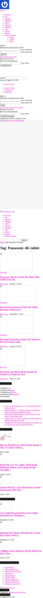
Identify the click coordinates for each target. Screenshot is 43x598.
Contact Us (9, 90)
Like (9, 388)
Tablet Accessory (13, 584)
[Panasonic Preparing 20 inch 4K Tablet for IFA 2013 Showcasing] (16, 333)
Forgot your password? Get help (11, 107)
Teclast (11, 39)
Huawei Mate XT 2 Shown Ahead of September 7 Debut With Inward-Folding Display (23, 411)
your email (25, 63)
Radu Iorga (4, 284)
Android (8, 19)
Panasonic (3, 272)
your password (26, 52)
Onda (11, 41)
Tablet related (11, 569)
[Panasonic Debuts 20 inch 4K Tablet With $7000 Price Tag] (16, 270)
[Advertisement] (21, 143)
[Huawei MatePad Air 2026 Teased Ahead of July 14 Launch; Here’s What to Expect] (5, 440)
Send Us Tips (9, 88)
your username (26, 50)
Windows (8, 21)
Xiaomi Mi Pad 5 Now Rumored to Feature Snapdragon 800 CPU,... (20, 488)
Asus (6, 29)
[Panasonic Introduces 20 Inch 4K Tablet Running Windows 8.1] (18, 300)
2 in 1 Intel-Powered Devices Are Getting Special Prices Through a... (19, 514)
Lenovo (7, 31)
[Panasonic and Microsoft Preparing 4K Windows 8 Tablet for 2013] (12, 365)
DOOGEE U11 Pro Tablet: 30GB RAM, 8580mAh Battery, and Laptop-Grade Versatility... (19, 467)
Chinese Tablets (10, 35)
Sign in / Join (9, 84)
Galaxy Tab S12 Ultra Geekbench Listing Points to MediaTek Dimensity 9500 (23, 419)
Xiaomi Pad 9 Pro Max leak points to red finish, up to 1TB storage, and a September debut (23, 424)
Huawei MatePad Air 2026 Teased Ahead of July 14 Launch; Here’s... (20, 446)
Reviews (8, 15)
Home (2, 242)
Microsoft (3, 367)
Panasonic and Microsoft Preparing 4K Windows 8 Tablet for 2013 (18, 373)
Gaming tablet (11, 580)
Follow (12, 390)
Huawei (7, 33)
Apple (7, 23)
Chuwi (11, 37)
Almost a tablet (12, 582)
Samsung (8, 27)
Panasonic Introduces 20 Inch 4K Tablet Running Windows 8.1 (19, 308)
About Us (8, 92)
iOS (6, 17)
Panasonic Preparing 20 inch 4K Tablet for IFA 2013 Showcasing (20, 340)
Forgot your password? (8, 57)
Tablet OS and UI (13, 571)
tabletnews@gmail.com (17, 592)
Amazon (8, 25)
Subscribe (16, 394)
